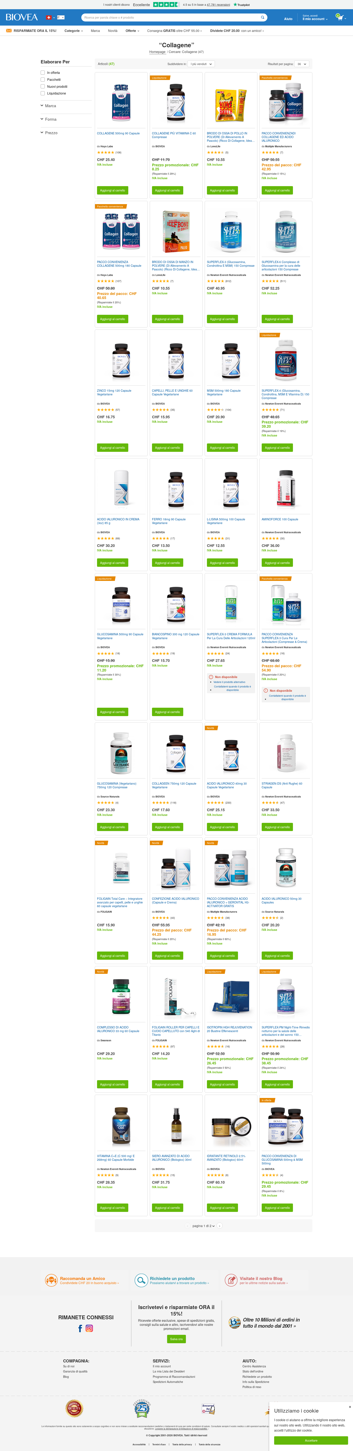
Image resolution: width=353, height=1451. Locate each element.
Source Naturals (110, 796)
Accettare (311, 1440)
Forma (51, 119)
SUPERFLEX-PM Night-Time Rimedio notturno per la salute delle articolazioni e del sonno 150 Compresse (286, 1031)
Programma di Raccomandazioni (174, 1377)
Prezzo (51, 132)
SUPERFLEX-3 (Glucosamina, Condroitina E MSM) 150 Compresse (231, 263)
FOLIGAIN (106, 911)
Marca (95, 30)
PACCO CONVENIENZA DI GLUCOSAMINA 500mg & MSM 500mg (282, 1159)
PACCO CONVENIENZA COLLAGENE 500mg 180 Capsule (119, 263)
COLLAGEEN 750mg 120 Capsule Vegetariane (174, 785)
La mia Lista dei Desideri (169, 1371)
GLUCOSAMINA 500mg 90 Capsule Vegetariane (120, 636)
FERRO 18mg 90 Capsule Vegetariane (169, 521)
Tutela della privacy (182, 1444)
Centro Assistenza (254, 1366)
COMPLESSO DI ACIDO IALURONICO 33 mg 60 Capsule (118, 1029)
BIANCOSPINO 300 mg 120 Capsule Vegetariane (175, 636)
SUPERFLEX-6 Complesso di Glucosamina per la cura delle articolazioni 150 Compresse (281, 265)
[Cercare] (262, 17)
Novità (112, 30)
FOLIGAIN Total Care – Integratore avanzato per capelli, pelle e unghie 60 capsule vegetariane (120, 902)
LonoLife (215, 146)
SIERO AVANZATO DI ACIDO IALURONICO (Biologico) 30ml (171, 1157)
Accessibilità (139, 1444)
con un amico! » (237, 30)
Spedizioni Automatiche (168, 1382)
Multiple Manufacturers (278, 146)
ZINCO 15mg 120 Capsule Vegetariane (114, 392)
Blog (66, 1377)
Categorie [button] (72, 30)
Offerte (131, 30)
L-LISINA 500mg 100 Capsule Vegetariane (226, 521)
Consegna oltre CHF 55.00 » (174, 30)
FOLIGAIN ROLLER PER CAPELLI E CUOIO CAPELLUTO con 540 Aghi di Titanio (176, 1031)
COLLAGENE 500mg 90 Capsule (118, 133)
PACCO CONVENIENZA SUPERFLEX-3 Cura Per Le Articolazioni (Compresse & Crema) (284, 637)
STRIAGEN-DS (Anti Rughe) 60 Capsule (282, 785)
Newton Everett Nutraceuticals (228, 275)
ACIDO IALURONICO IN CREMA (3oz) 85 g (118, 521)
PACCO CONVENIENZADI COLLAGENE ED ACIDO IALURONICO (279, 137)
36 (299, 64)
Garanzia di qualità (75, 1371)
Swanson (106, 1040)
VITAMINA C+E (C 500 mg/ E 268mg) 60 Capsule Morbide (116, 1157)
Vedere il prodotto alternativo (229, 682)
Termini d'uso (159, 1444)
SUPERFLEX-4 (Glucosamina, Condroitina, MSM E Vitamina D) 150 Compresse (285, 394)
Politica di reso (251, 1387)
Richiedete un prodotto (257, 1377)
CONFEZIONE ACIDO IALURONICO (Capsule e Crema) (175, 900)
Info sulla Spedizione (255, 1382)
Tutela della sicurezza (209, 1444)
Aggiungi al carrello (112, 190)
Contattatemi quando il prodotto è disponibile (232, 688)
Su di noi (68, 1366)
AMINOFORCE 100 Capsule (280, 519)
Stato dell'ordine (252, 1371)
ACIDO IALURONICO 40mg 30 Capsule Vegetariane (227, 785)
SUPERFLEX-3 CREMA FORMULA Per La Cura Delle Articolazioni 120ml (231, 636)
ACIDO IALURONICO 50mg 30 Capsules (282, 900)
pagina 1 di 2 (202, 1225)
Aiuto (288, 18)
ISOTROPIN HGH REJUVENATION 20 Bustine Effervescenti (229, 1029)
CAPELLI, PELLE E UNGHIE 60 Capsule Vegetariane (172, 392)
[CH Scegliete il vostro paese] (50, 17)
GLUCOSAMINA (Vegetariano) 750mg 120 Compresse (116, 785)
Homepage (157, 51)
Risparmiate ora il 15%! (35, 30)
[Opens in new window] (80, 1328)
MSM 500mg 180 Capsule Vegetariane (224, 392)
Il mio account (162, 1366)
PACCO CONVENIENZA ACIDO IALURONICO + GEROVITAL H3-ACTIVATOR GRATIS (228, 902)
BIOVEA (160, 146)
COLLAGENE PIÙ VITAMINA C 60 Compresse (174, 135)
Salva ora (176, 1339)
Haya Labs (107, 146)
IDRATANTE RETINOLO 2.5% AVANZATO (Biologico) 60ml (226, 1157)
